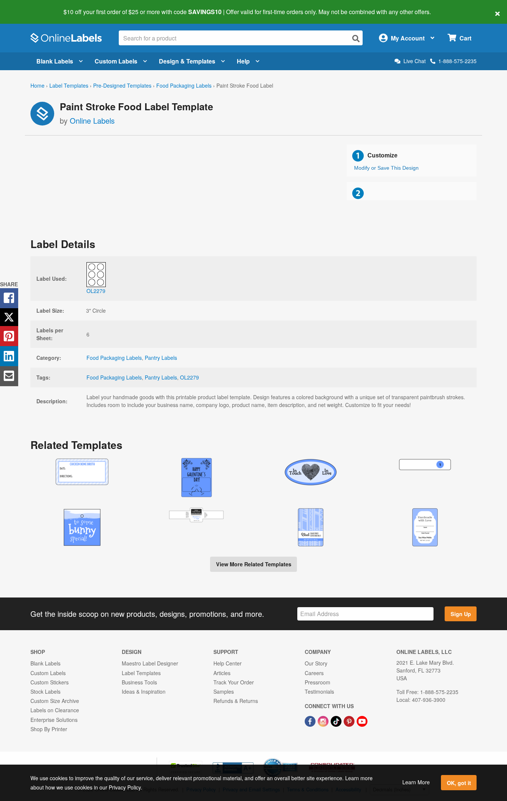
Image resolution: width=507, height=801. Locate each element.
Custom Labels (116, 61)
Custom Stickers (49, 682)
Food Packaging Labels (184, 85)
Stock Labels (45, 691)
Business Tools (139, 682)
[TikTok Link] (337, 720)
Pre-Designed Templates (122, 85)
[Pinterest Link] (350, 720)
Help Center (227, 663)
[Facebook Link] (311, 720)
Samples (223, 691)
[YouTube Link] (362, 720)
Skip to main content (27, 6)
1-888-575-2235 (457, 61)
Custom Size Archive (54, 700)
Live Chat (414, 61)
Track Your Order (233, 682)
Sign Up (461, 614)
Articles (221, 673)
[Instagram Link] (324, 720)
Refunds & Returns (235, 700)
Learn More (416, 782)
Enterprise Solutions (54, 719)
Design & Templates (187, 61)
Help (243, 61)
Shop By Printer (48, 729)
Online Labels (92, 120)
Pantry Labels (161, 357)
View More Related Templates (253, 564)
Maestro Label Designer (150, 663)
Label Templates (68, 85)
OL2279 (189, 377)
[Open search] (356, 38)
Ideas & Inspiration (144, 691)
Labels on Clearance (54, 710)
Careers (314, 673)
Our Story (316, 663)
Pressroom (317, 682)
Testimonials (319, 691)
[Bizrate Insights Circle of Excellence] (295, 758)
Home (37, 85)
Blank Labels (54, 61)
